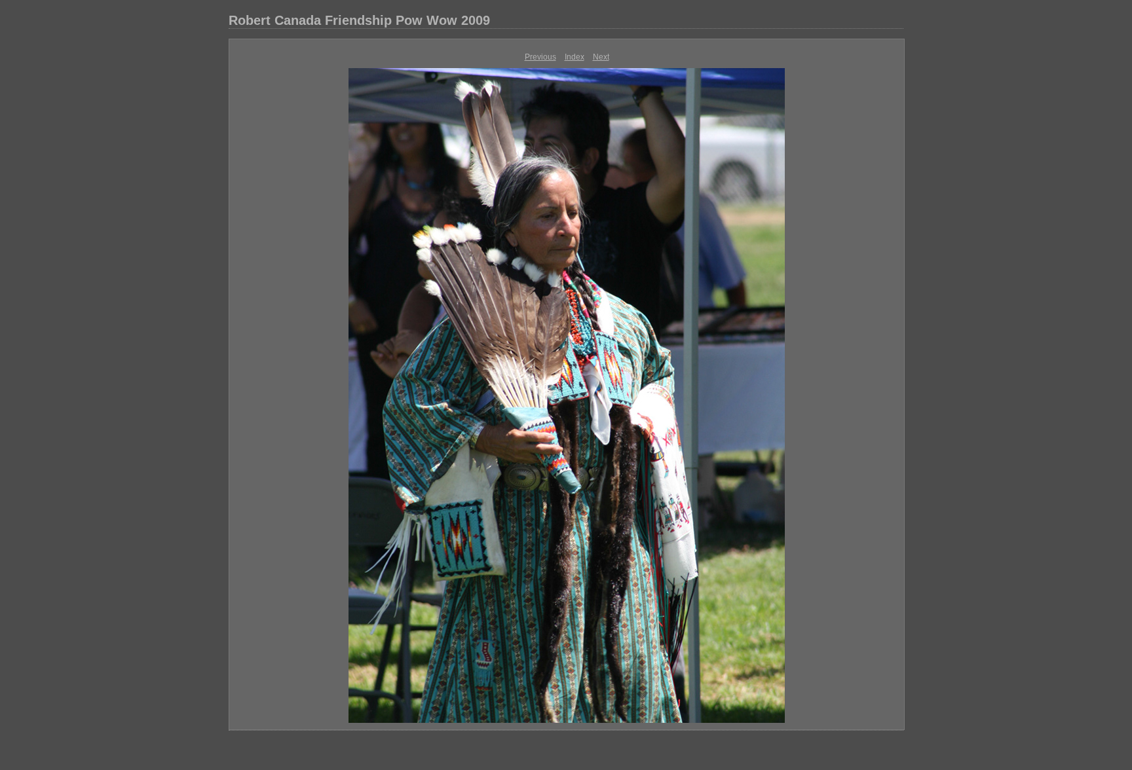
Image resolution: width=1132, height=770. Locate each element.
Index (574, 57)
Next (601, 57)
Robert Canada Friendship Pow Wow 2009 (359, 20)
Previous (540, 57)
